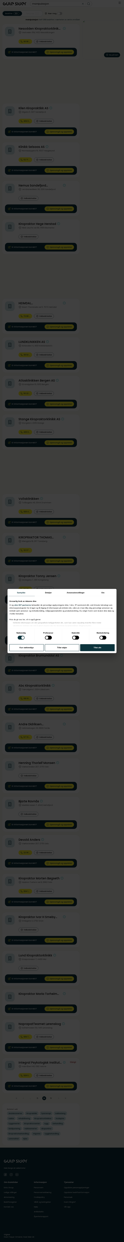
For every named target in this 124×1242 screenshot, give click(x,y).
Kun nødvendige (26, 648)
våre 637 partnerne (22, 605)
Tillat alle (97, 648)
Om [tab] (102, 593)
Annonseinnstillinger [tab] (76, 593)
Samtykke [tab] (21, 593)
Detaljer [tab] (48, 593)
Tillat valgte (62, 648)
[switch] (48, 638)
